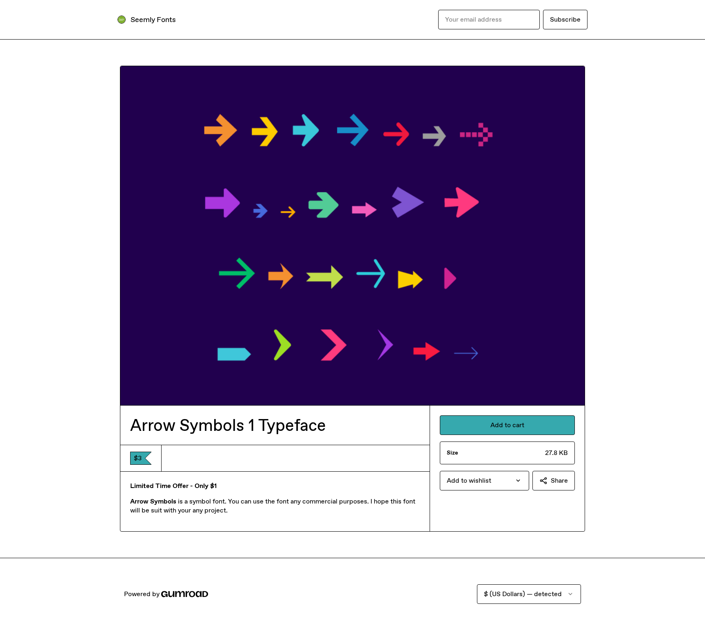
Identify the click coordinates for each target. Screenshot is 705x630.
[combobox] (484, 480)
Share (559, 480)
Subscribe (565, 19)
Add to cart (507, 425)
